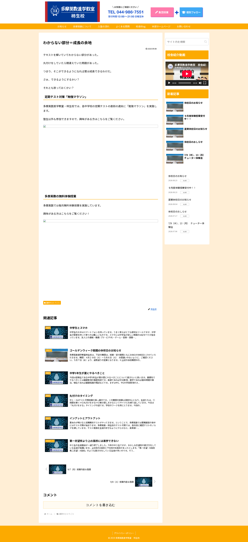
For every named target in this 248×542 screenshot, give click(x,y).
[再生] (169, 83)
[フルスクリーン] (204, 83)
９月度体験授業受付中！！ (182, 187)
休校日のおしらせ (177, 211)
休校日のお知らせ (177, 176)
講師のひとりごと (53, 302)
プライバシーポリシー (124, 533)
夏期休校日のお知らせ (179, 199)
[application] (187, 74)
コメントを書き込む (100, 505)
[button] (205, 41)
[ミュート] (200, 83)
